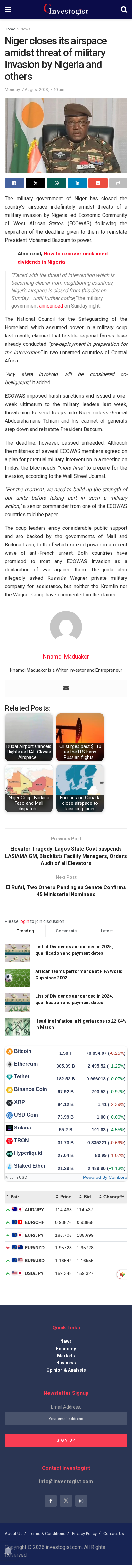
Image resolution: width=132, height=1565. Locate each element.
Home (10, 29)
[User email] (66, 688)
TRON (21, 1140)
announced (51, 306)
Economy (66, 1348)
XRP (19, 1102)
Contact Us (113, 1533)
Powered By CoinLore (105, 1177)
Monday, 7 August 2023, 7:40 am (34, 89)
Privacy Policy (84, 1533)
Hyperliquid (28, 1153)
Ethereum (26, 1064)
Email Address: (66, 1407)
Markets (66, 1355)
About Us (13, 1533)
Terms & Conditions (47, 1533)
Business (66, 1362)
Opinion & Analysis (66, 1370)
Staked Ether (29, 1166)
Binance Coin (30, 1089)
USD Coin (26, 1115)
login (24, 921)
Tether (21, 1076)
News (25, 29)
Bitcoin (22, 1051)
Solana (22, 1127)
